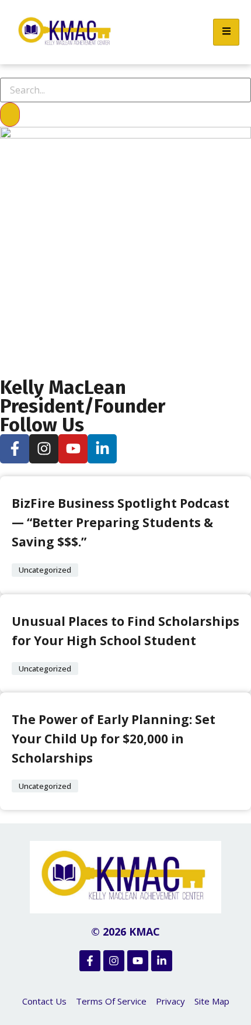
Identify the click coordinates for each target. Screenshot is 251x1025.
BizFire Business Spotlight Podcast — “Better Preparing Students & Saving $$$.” (120, 522)
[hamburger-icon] (226, 32)
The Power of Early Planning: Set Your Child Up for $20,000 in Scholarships (113, 738)
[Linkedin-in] (102, 448)
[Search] (10, 114)
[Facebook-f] (14, 448)
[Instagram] (43, 448)
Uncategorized (45, 570)
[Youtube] (73, 448)
